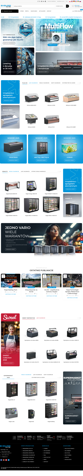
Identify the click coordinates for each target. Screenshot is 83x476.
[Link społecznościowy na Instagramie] (4, 460)
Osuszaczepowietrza (59, 437)
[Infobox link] (77, 6)
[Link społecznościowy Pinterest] (42, 1)
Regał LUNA (11, 421)
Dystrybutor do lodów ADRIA (31, 340)
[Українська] (78, 1)
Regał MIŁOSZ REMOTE (11, 193)
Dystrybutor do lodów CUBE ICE (71, 340)
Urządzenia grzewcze (28, 457)
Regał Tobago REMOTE (31, 193)
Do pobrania (47, 452)
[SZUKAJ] (67, 6)
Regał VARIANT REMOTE (11, 215)
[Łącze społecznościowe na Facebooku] (38, 1)
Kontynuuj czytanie (10, 294)
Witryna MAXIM (31, 127)
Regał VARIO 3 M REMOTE (31, 215)
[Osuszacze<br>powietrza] (54, 438)
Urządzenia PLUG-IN (28, 448)
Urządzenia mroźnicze (28, 452)
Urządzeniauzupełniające (70, 437)
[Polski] (70, 1)
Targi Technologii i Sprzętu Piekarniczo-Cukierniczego (72, 291)
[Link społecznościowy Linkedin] (43, 1)
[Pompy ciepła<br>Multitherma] (44, 438)
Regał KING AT (11, 399)
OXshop (4, 468)
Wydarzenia (31, 287)
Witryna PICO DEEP (71, 127)
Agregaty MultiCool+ (28, 459)
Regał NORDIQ (51, 421)
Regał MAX (31, 421)
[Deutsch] (74, 1)
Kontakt (46, 461)
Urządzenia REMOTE (28, 450)
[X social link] (40, 1)
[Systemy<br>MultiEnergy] (34, 438)
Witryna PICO (51, 127)
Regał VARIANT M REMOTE (51, 193)
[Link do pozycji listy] (10, 455)
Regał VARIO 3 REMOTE (51, 215)
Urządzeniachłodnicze (20, 437)
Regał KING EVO (31, 399)
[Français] (76, 1)
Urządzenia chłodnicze (29, 455)
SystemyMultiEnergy (40, 437)
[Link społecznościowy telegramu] (45, 1)
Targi (10, 287)
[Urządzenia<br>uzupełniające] (64, 438)
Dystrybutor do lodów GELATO (31, 362)
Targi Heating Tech (10, 290)
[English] (72, 1)
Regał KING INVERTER (51, 399)
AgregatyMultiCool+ (29, 437)
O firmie (46, 448)
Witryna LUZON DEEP (71, 105)
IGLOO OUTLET (47, 457)
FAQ (45, 455)
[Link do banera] (17, 32)
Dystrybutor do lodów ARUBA (51, 340)
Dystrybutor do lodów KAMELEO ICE (51, 362)
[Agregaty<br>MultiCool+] (24, 438)
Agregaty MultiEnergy (28, 461)
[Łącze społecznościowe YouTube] (6, 460)
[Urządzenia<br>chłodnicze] (14, 438)
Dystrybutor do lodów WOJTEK (71, 362)
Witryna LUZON (51, 105)
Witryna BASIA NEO (31, 105)
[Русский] (80, 1)
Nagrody (50, 287)
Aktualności (47, 450)
